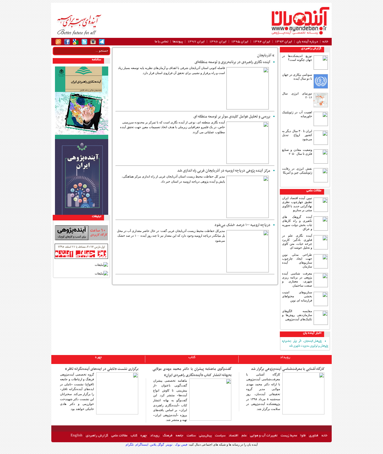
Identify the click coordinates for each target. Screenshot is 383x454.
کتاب (191, 357)
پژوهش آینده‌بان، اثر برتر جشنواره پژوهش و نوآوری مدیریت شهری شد (305, 343)
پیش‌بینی (205, 435)
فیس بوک (180, 444)
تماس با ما (161, 41)
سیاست (220, 435)
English (76, 435)
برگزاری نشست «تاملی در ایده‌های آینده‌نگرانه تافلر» (102, 369)
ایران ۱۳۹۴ (261, 41)
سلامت (191, 435)
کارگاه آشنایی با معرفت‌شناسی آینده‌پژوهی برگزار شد (288, 369)
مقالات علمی (313, 190)
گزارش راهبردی (311, 48)
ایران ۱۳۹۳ (283, 41)
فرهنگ (167, 435)
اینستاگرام (141, 444)
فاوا (303, 435)
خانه (325, 41)
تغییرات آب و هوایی (263, 435)
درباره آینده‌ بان (307, 41)
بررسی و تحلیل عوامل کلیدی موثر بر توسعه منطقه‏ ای (231, 116)
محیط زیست (289, 435)
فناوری (313, 435)
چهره (98, 357)
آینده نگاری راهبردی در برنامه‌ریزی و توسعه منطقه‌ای (232, 62)
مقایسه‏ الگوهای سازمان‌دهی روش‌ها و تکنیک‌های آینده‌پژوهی (297, 315)
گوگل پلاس (157, 444)
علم (244, 435)
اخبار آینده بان (312, 333)
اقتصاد (233, 435)
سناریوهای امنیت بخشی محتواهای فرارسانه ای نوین (297, 296)
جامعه (179, 435)
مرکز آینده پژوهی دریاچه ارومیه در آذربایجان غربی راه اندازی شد (223, 170)
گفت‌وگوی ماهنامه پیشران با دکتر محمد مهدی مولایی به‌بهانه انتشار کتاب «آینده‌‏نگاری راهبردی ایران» (192, 372)
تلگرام (130, 444)
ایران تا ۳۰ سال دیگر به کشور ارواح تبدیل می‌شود (297, 135)
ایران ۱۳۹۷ (196, 41)
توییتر (169, 444)
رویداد (285, 357)
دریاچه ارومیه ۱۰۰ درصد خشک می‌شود (242, 225)
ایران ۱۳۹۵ (239, 41)
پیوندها (178, 41)
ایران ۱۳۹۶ (218, 41)
